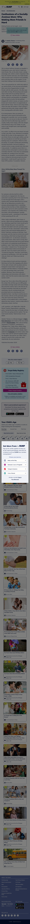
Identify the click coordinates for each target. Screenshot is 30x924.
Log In (19, 477)
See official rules (15, 479)
